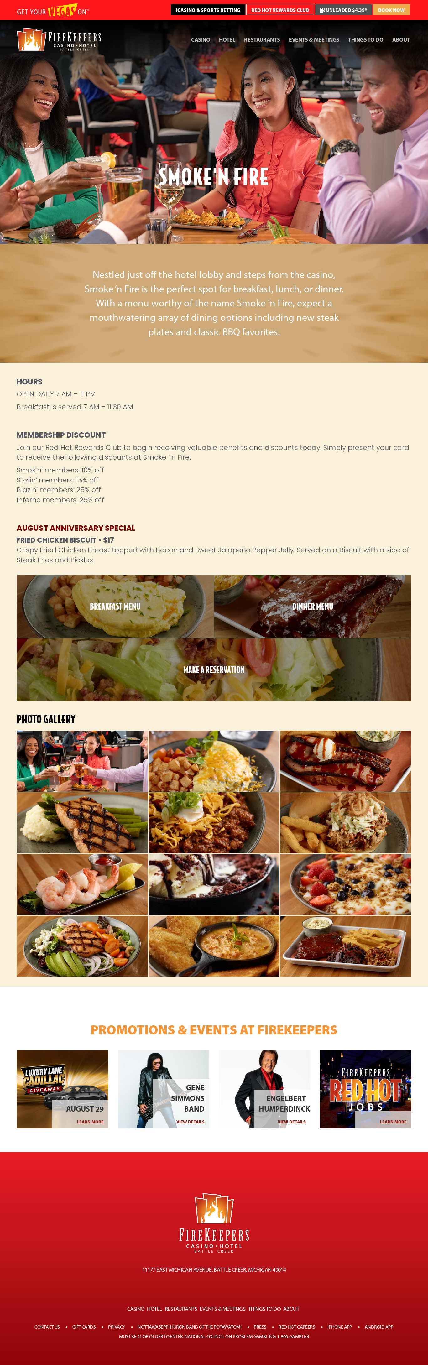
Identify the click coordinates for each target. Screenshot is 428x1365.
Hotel (227, 39)
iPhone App (339, 1327)
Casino (200, 39)
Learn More (90, 1122)
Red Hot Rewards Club (280, 10)
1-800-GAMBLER (293, 1337)
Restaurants (262, 39)
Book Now (391, 10)
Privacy (116, 1327)
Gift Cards (84, 1327)
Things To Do (365, 39)
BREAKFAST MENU (115, 606)
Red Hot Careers (297, 1327)
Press (260, 1327)
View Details (190, 1122)
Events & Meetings (314, 39)
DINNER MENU (312, 606)
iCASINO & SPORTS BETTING (208, 10)
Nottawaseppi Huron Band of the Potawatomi (189, 1327)
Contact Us (47, 1327)
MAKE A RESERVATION (214, 669)
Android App (379, 1327)
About (401, 39)
